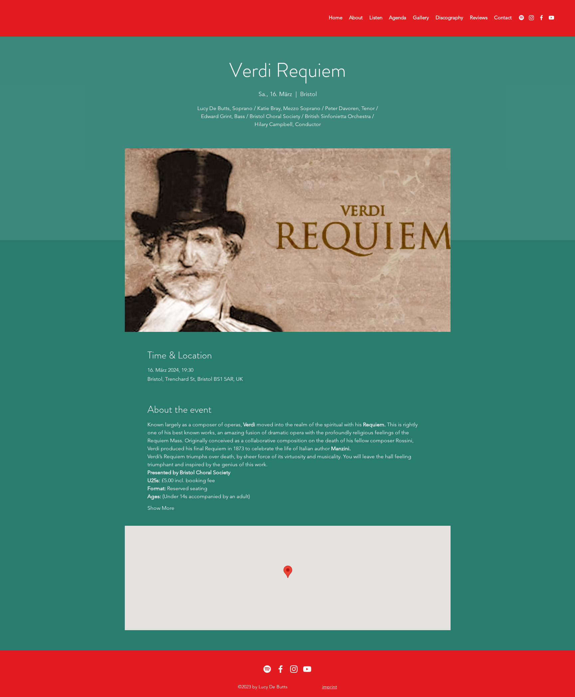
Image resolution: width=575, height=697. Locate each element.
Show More (160, 508)
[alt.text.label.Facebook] (541, 17)
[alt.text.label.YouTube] (551, 17)
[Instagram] (531, 17)
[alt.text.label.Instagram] (294, 669)
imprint (329, 687)
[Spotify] (521, 17)
